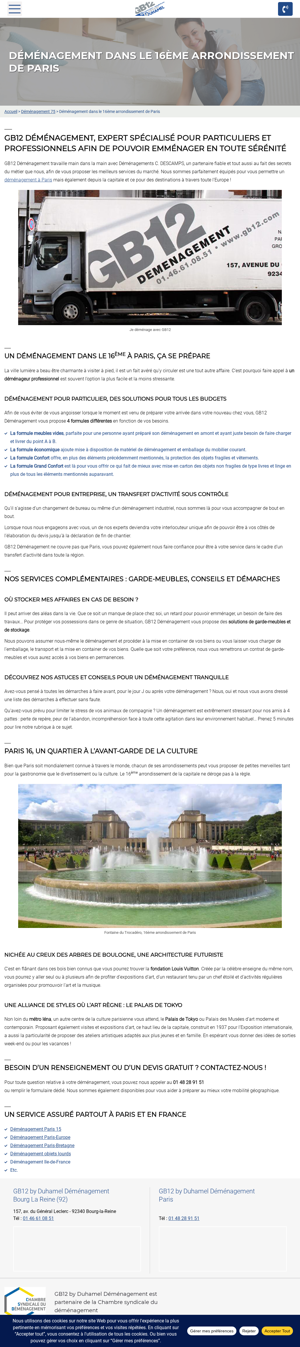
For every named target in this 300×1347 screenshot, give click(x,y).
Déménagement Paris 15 (35, 1129)
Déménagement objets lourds (40, 1153)
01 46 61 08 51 (38, 1218)
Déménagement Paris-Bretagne (42, 1145)
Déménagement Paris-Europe (40, 1137)
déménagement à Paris (28, 180)
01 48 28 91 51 (184, 1218)
